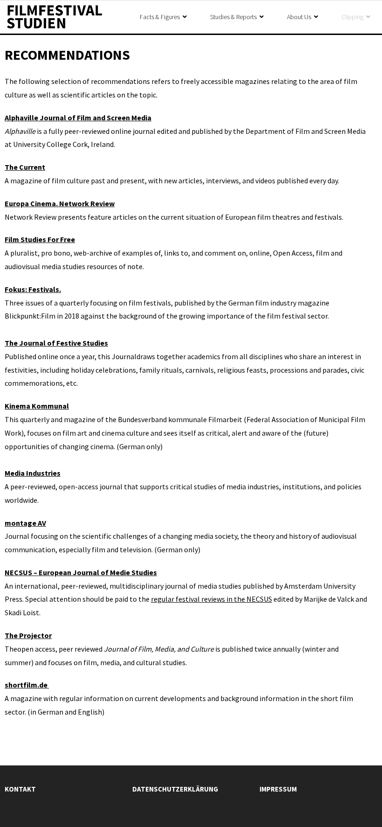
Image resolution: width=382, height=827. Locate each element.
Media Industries (33, 473)
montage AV (25, 523)
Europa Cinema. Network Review (60, 203)
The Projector (28, 635)
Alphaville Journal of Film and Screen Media (78, 117)
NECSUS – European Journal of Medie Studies (81, 572)
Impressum (278, 789)
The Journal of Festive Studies (56, 342)
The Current (25, 167)
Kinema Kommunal (37, 405)
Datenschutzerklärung (175, 789)
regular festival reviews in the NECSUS (211, 599)
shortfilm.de (27, 684)
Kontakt (20, 789)
